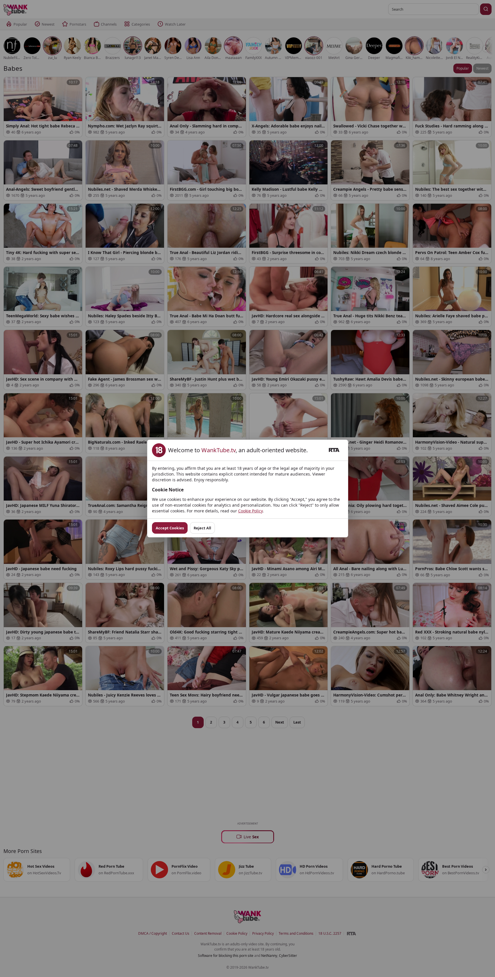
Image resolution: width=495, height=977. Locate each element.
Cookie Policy (250, 511)
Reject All (202, 528)
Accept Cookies (170, 528)
